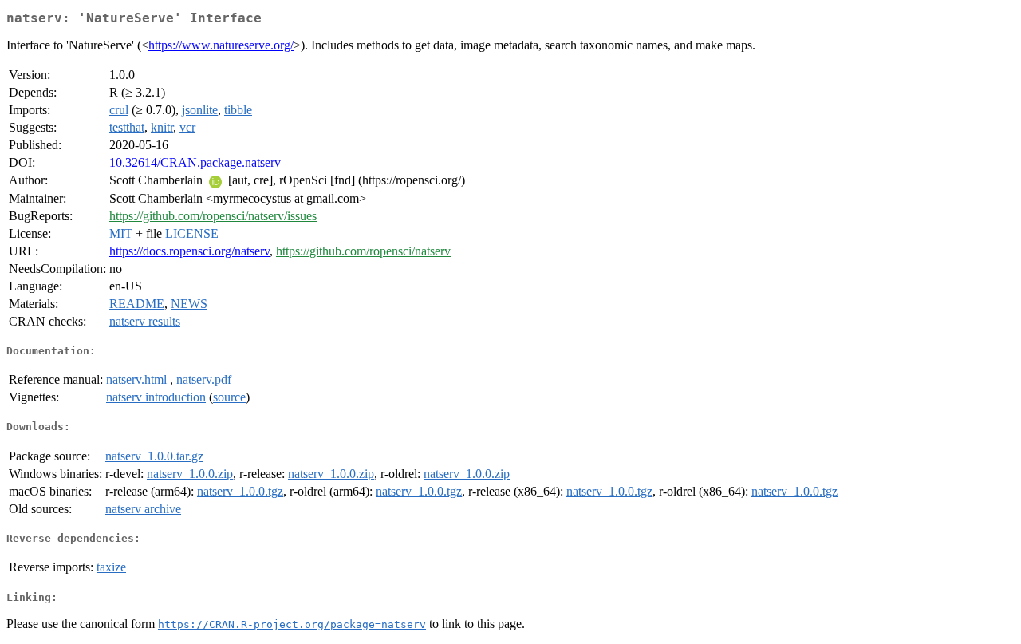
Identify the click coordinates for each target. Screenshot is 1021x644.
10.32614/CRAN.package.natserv (195, 162)
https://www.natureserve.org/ (221, 45)
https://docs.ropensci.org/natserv (189, 251)
